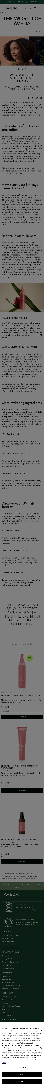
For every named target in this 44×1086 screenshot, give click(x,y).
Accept (22, 1081)
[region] (22, 1054)
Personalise (22, 1067)
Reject (22, 1074)
